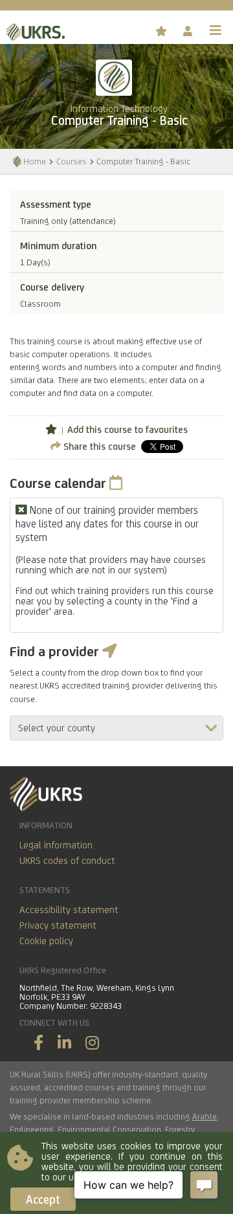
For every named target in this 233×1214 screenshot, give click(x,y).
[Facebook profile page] (38, 1043)
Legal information (56, 844)
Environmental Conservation (109, 1129)
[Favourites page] (163, 31)
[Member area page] (188, 31)
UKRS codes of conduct (67, 860)
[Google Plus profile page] (92, 1043)
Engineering (32, 1129)
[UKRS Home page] (32, 30)
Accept (43, 1199)
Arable (204, 1116)
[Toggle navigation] (215, 30)
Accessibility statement (68, 909)
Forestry (180, 1129)
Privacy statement (57, 925)
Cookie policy (46, 940)
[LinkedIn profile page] (64, 1043)
